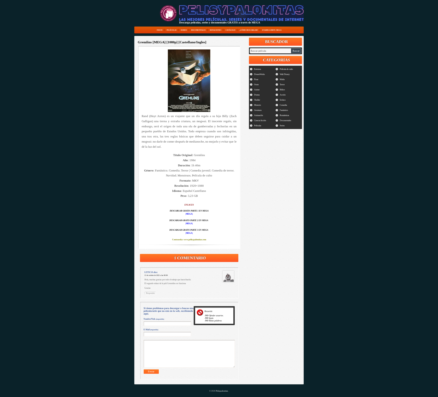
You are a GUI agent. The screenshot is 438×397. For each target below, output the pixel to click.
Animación (258, 115)
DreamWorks (259, 74)
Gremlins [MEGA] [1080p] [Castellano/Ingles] (172, 42)
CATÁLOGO (230, 30)
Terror (282, 84)
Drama (257, 95)
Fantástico (284, 110)
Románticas (284, 115)
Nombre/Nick (154, 319)
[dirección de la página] (168, 13)
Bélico (282, 89)
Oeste (256, 84)
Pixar (256, 79)
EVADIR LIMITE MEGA (271, 30)
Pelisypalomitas (222, 391)
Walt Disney (285, 74)
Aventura (257, 110)
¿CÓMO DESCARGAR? (249, 30)
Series (184, 30)
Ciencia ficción (260, 120)
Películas (172, 30)
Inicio (160, 30)
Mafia (282, 79)
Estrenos (257, 69)
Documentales (198, 30)
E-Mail (151, 329)
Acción (283, 95)
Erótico (283, 100)
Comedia (283, 105)
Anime (257, 89)
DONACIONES (215, 30)
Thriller (257, 100)
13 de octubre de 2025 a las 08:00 (156, 275)
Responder (150, 293)
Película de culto (286, 69)
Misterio (257, 105)
